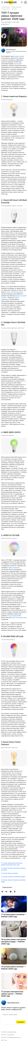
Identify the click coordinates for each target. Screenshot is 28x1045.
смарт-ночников (13, 567)
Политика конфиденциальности (11, 1037)
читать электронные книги (15, 292)
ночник (13, 826)
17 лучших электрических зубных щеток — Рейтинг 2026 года (12, 994)
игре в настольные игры (19, 617)
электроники (18, 63)
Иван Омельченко (11, 49)
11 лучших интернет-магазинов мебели (13, 876)
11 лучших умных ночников (9, 873)
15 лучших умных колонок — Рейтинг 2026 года (13, 968)
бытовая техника (18, 56)
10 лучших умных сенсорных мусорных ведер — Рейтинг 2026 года (13, 941)
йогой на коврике (12, 615)
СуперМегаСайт (11, 1032)
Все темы (4, 1040)
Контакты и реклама (7, 1034)
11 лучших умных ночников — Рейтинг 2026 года (13, 915)
